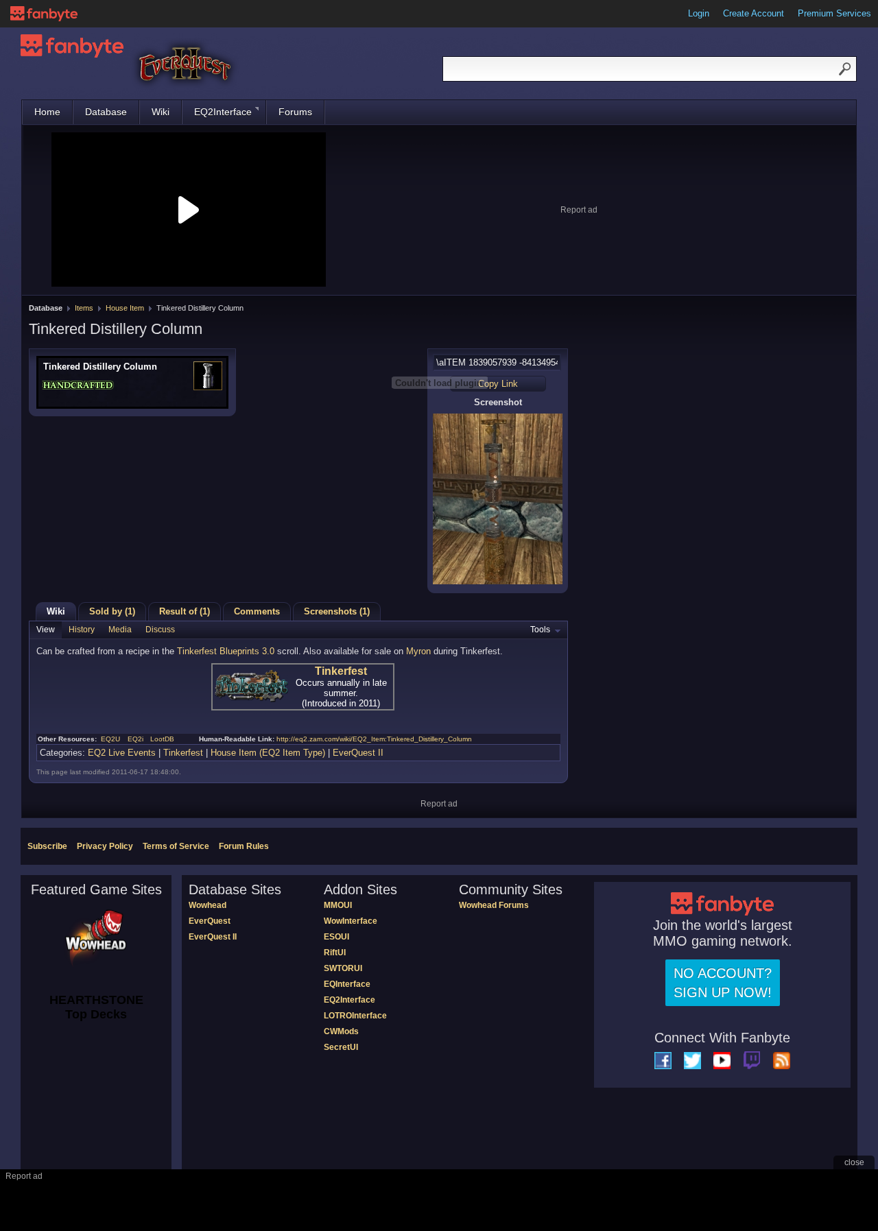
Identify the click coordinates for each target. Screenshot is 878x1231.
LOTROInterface (355, 1015)
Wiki (160, 111)
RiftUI (335, 952)
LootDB (162, 739)
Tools (540, 629)
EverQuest (209, 921)
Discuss (160, 629)
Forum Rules (244, 846)
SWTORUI (343, 968)
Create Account (753, 13)
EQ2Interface (223, 111)
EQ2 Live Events (122, 753)
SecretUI (341, 1047)
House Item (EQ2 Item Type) (268, 753)
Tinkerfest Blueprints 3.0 (225, 651)
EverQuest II (358, 753)
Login (698, 13)
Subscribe (47, 846)
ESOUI (336, 937)
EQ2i (135, 739)
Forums (295, 111)
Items (84, 308)
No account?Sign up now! (723, 983)
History (82, 629)
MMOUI (338, 905)
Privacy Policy (105, 846)
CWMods (341, 1031)
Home (47, 111)
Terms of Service (176, 846)
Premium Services (834, 13)
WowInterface (350, 921)
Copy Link (498, 384)
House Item (125, 308)
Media (120, 629)
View (45, 629)
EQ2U (110, 739)
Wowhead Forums (494, 905)
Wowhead (207, 905)
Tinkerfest (341, 671)
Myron (418, 651)
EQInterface (347, 984)
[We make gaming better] (44, 13)
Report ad (578, 210)
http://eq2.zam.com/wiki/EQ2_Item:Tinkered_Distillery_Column (374, 739)
